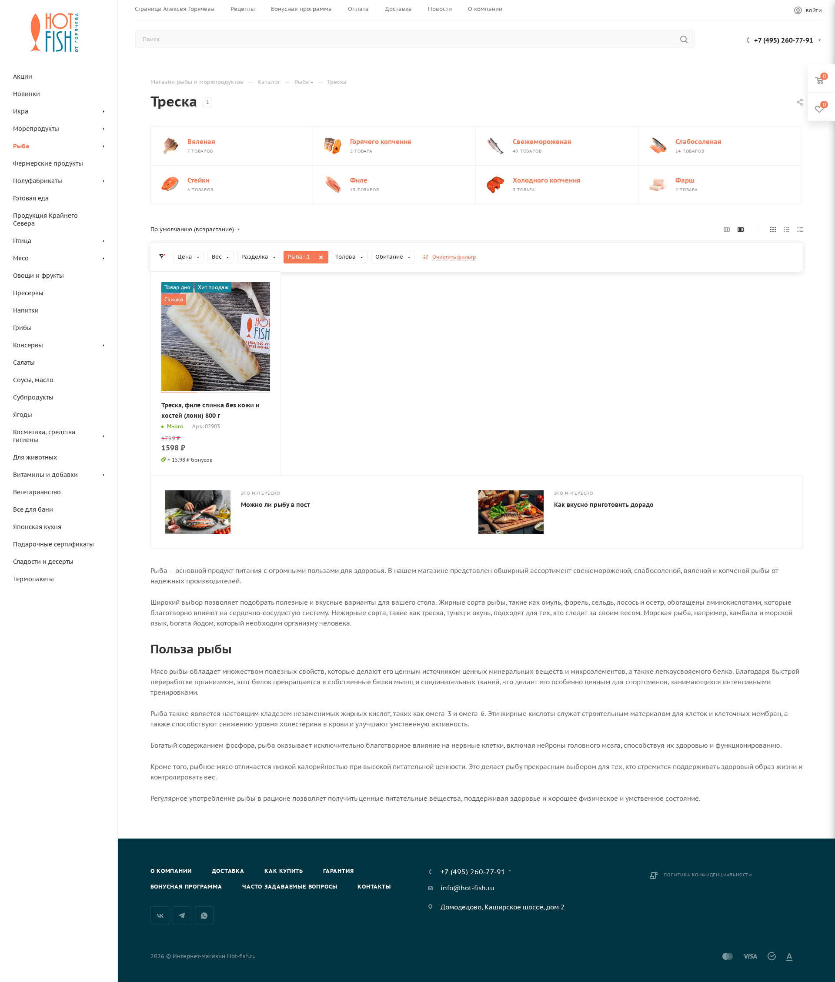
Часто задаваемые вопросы (289, 886)
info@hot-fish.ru (467, 888)
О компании (171, 871)
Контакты (374, 886)
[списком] (786, 229)
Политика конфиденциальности (708, 875)
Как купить (283, 871)
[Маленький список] (727, 229)
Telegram (182, 915)
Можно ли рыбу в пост (275, 505)
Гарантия (338, 871)
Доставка (228, 871)
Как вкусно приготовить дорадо (604, 505)
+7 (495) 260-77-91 (783, 40)
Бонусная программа (186, 886)
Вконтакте (159, 915)
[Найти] (684, 39)
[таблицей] (800, 229)
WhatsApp (204, 915)
